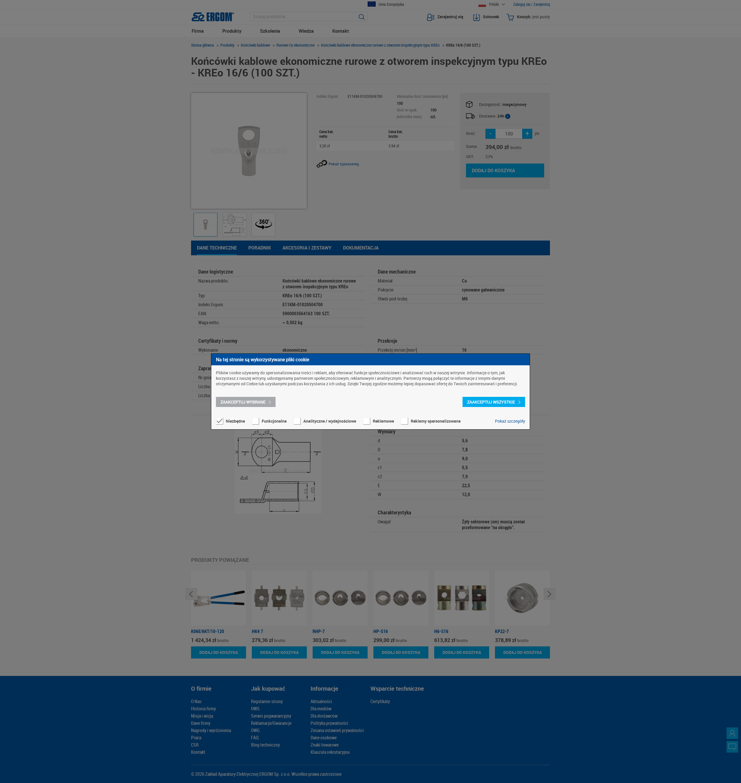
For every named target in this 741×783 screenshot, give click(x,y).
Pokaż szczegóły (510, 421)
